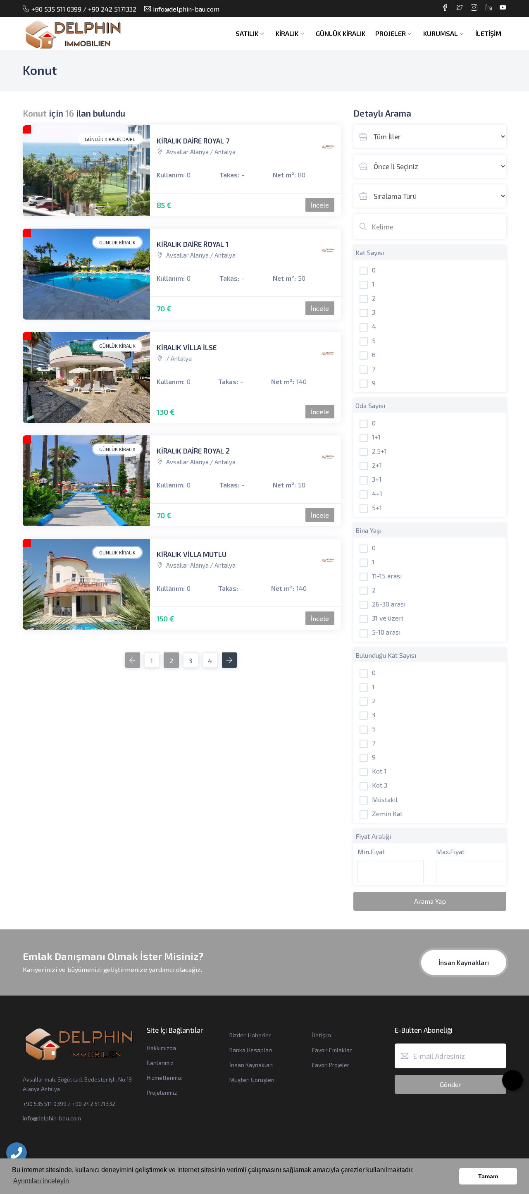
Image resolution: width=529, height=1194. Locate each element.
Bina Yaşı (368, 530)
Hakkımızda (161, 1047)
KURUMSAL (440, 33)
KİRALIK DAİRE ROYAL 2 (193, 451)
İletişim (321, 1035)
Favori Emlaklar (332, 1049)
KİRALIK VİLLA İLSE (187, 347)
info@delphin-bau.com (186, 9)
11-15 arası (387, 576)
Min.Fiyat (371, 851)
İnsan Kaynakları (463, 962)
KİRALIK (287, 33)
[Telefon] (16, 1152)
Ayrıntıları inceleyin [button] (41, 1180)
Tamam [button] (488, 1176)
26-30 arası (388, 604)
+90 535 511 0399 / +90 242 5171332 (83, 9)
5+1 (377, 507)
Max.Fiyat (450, 851)
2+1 (377, 465)
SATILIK (247, 33)
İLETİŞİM (488, 33)
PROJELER (390, 33)
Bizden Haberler (250, 1035)
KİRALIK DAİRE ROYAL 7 (193, 140)
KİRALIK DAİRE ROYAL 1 (193, 244)
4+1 (377, 493)
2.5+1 (379, 451)
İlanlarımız (160, 1062)
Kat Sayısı (369, 252)
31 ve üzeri (387, 618)
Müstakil (385, 799)
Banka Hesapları (250, 1049)
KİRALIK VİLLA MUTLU (191, 554)
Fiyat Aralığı (373, 836)
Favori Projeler (330, 1064)
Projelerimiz (162, 1092)
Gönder (451, 1084)
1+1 (376, 437)
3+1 (376, 479)
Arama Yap (430, 901)
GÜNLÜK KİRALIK (340, 33)
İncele (320, 205)
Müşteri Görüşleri (251, 1079)
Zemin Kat (387, 813)
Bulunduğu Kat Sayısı (385, 655)
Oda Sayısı (370, 405)
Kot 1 (379, 771)
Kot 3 (379, 785)
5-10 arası (386, 632)
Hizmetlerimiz (164, 1077)
